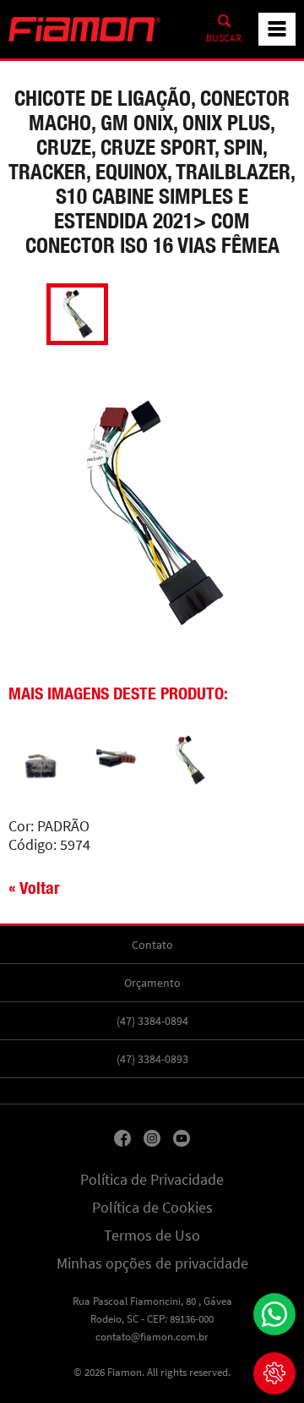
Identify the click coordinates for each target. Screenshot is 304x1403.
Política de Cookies (152, 1207)
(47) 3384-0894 (152, 1020)
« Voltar (34, 887)
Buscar (224, 38)
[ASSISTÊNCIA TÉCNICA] (274, 1373)
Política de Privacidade (152, 1179)
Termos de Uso (152, 1235)
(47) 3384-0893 (152, 1058)
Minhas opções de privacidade (152, 1263)
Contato (152, 944)
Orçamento (152, 982)
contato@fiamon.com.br (152, 1336)
